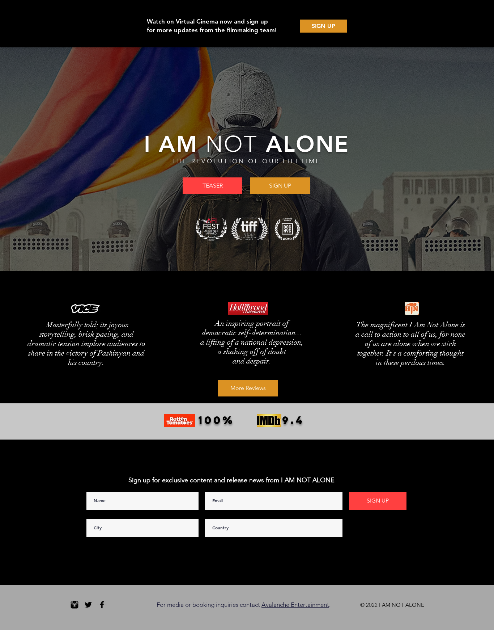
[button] (212, 185)
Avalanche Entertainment (295, 604)
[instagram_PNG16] (74, 604)
